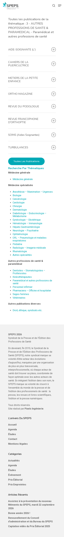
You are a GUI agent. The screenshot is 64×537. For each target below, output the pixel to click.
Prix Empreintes (17, 484)
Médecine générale (23, 179)
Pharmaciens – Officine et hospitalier (32, 290)
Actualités (14, 460)
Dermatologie (20, 209)
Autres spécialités (22, 255)
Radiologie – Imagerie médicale (29, 247)
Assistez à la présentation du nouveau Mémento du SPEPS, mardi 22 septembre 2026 (31, 505)
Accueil (12, 424)
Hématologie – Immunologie (27, 223)
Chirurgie (17, 206)
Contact (12, 439)
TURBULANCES (18, 147)
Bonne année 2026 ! (19, 513)
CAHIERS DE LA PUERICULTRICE (18, 63)
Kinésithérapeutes (22, 277)
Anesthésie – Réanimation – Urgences (33, 191)
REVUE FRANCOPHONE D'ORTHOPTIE (23, 120)
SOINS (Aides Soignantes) (23, 135)
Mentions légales (18, 443)
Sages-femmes (21, 294)
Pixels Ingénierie (34, 408)
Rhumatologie (20, 251)
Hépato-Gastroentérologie (26, 227)
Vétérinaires (19, 297)
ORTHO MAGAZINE (20, 94)
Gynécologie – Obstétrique (27, 219)
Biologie (17, 195)
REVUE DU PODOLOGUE (23, 106)
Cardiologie (19, 202)
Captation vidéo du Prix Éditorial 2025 (29, 526)
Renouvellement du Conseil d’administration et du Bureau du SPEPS (30, 519)
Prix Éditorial (15, 479)
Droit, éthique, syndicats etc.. (27, 310)
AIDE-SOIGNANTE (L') (22, 49)
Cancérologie (19, 199)
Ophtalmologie (20, 234)
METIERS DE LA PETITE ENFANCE (23, 79)
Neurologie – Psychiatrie (26, 230)
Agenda (12, 429)
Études (12, 434)
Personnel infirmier (22, 287)
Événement (14, 475)
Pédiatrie (17, 244)
